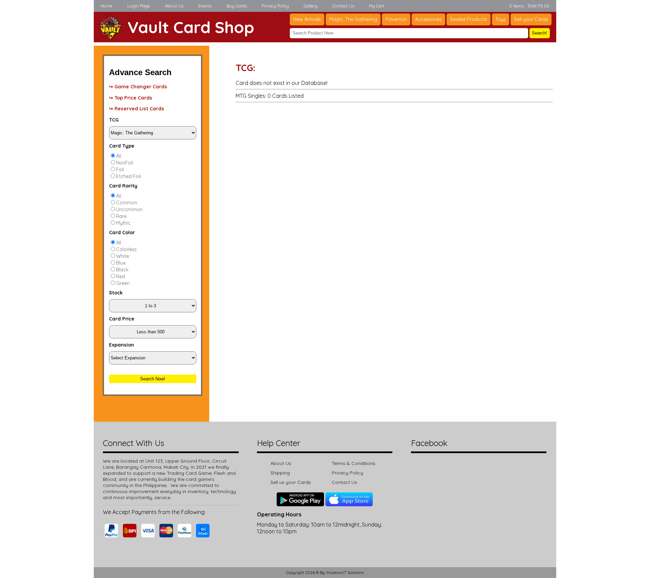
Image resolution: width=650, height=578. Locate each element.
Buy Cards (236, 5)
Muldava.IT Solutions (345, 572)
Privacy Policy (275, 5)
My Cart (376, 5)
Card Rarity (123, 186)
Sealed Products (468, 19)
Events (205, 5)
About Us (174, 5)
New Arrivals (307, 19)
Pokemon (396, 19)
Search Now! (152, 378)
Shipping (280, 473)
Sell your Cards (531, 19)
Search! (539, 33)
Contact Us (343, 5)
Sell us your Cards (290, 482)
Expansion (121, 345)
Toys (500, 19)
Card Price (121, 319)
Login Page (138, 5)
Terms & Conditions (353, 463)
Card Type (121, 146)
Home (106, 5)
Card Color (122, 232)
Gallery (311, 5)
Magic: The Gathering (353, 19)
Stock (116, 293)
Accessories (428, 19)
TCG (113, 120)
